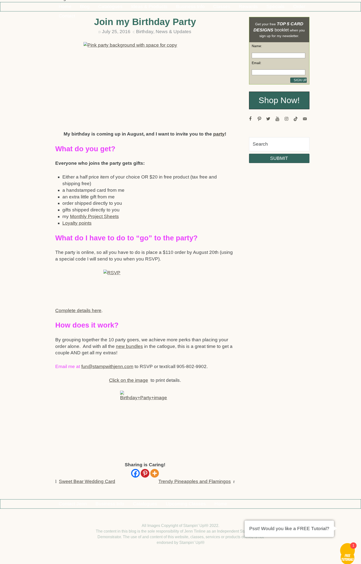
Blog (85, 6)
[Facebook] (135, 473)
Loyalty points (77, 223)
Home (65, 6)
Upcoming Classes (186, 503)
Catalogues (110, 6)
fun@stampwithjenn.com (107, 366)
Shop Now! (279, 100)
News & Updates (173, 31)
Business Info (190, 6)
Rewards (248, 6)
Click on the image (128, 380)
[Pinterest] (145, 473)
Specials (275, 6)
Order (299, 6)
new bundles (129, 346)
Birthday (144, 31)
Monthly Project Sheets (94, 216)
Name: (257, 46)
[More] (154, 473)
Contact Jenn (73, 503)
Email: (256, 63)
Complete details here (78, 310)
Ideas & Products (149, 6)
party (219, 134)
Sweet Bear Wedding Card (87, 481)
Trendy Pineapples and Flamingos (194, 481)
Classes (221, 6)
